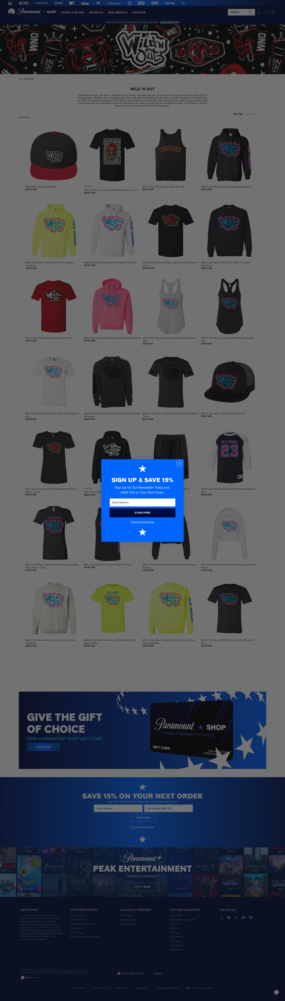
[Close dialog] (179, 463)
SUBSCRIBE (143, 512)
